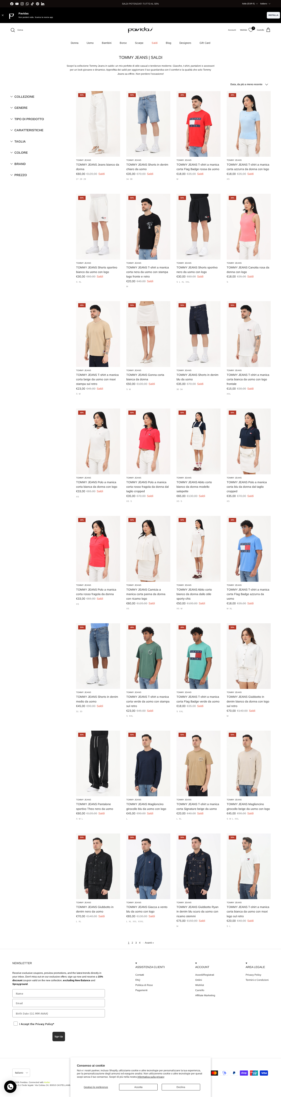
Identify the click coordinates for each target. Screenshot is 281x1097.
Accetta (138, 1087)
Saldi (155, 42)
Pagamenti (141, 990)
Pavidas (24, 1082)
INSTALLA (273, 15)
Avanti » (149, 942)
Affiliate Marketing (205, 995)
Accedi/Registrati (204, 974)
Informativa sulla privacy (150, 1076)
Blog (168, 42)
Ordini (198, 980)
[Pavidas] (140, 30)
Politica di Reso (144, 985)
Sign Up (59, 1036)
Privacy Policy (253, 974)
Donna (74, 42)
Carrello (199, 990)
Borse (123, 42)
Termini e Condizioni (257, 980)
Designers (185, 42)
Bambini (106, 42)
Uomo (90, 42)
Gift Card (205, 42)
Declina (180, 1087)
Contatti (139, 974)
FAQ (137, 980)
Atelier (47, 1082)
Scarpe (139, 42)
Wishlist (199, 985)
